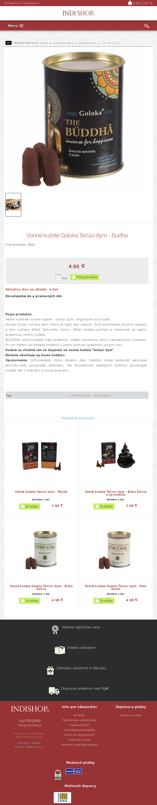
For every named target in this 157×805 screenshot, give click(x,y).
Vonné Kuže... (88, 43)
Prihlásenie (12, 3)
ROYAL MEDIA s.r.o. (29, 746)
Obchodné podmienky (79, 729)
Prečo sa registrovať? (79, 734)
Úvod (44, 43)
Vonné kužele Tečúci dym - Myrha (41, 491)
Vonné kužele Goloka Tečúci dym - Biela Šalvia (41, 587)
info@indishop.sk (30, 725)
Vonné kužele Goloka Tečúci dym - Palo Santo (115, 587)
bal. (65, 278)
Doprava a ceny (131, 715)
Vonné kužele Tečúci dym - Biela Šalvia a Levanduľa (116, 493)
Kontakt (79, 715)
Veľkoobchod (79, 725)
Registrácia (31, 3)
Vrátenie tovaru (79, 739)
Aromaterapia (63, 43)
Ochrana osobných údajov (79, 744)
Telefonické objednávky (79, 720)
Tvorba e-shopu (28, 742)
